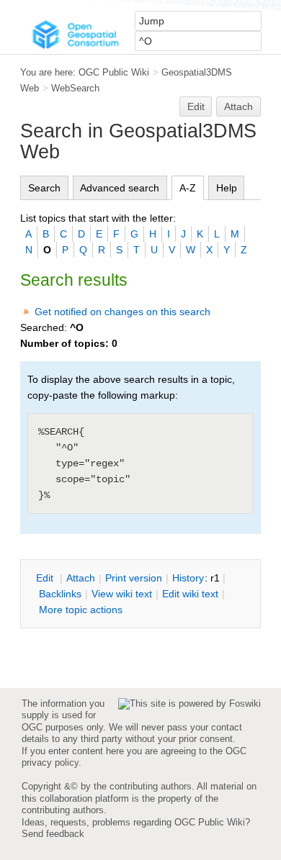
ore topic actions (80, 609)
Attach (238, 106)
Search (44, 188)
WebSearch (75, 88)
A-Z (187, 188)
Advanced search (119, 188)
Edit (196, 106)
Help (226, 188)
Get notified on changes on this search (122, 311)
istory (188, 578)
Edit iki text (190, 593)
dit (46, 578)
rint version (133, 578)
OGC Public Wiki (114, 72)
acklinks (60, 593)
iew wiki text (122, 593)
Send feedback (53, 833)
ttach (80, 578)
